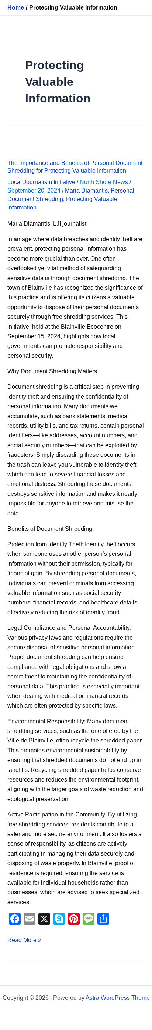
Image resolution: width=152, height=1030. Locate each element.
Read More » (24, 939)
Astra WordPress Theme (118, 998)
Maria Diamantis (86, 190)
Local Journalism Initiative (41, 182)
